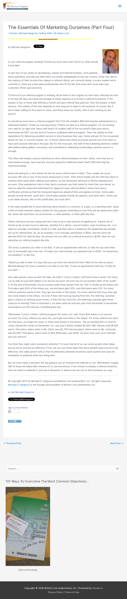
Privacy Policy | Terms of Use (63, 592)
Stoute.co (97, 588)
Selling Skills (45, 33)
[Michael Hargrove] (14, 412)
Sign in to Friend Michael (18, 408)
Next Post (116, 443)
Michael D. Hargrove (19, 384)
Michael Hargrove (28, 33)
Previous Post (12, 443)
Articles (14, 33)
